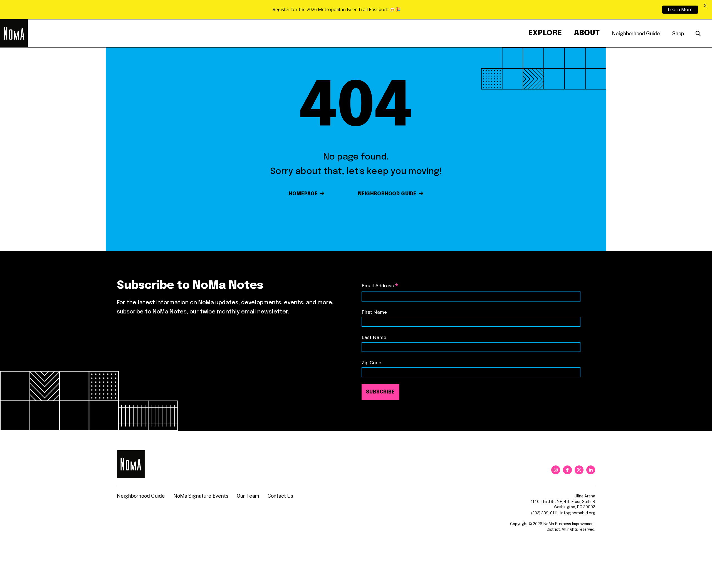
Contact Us (280, 496)
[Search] (698, 33)
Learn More (680, 9)
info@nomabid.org (577, 512)
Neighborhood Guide (636, 33)
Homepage (303, 193)
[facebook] (567, 469)
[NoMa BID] (14, 33)
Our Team (248, 496)
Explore (545, 33)
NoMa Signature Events (200, 496)
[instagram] (555, 469)
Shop (678, 33)
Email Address (380, 286)
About (587, 33)
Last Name (374, 337)
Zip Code (371, 362)
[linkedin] (590, 469)
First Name (374, 312)
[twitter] (579, 469)
